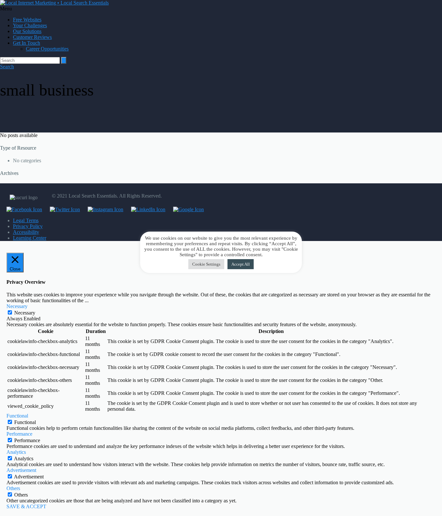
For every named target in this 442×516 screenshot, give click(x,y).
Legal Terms (26, 220)
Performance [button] (19, 434)
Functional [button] (17, 416)
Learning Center (29, 238)
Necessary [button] (17, 306)
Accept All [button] (240, 264)
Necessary (24, 312)
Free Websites (27, 19)
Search (7, 66)
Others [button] (13, 488)
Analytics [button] (16, 452)
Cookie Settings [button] (206, 264)
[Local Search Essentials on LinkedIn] (145, 209)
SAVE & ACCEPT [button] (26, 506)
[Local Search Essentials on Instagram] (102, 209)
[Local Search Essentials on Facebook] (21, 209)
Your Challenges (30, 25)
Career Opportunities (47, 49)
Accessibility (26, 232)
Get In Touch (26, 43)
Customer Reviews (32, 37)
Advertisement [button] (21, 470)
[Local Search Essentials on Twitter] (61, 209)
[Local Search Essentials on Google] (185, 209)
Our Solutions (27, 31)
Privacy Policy (28, 226)
